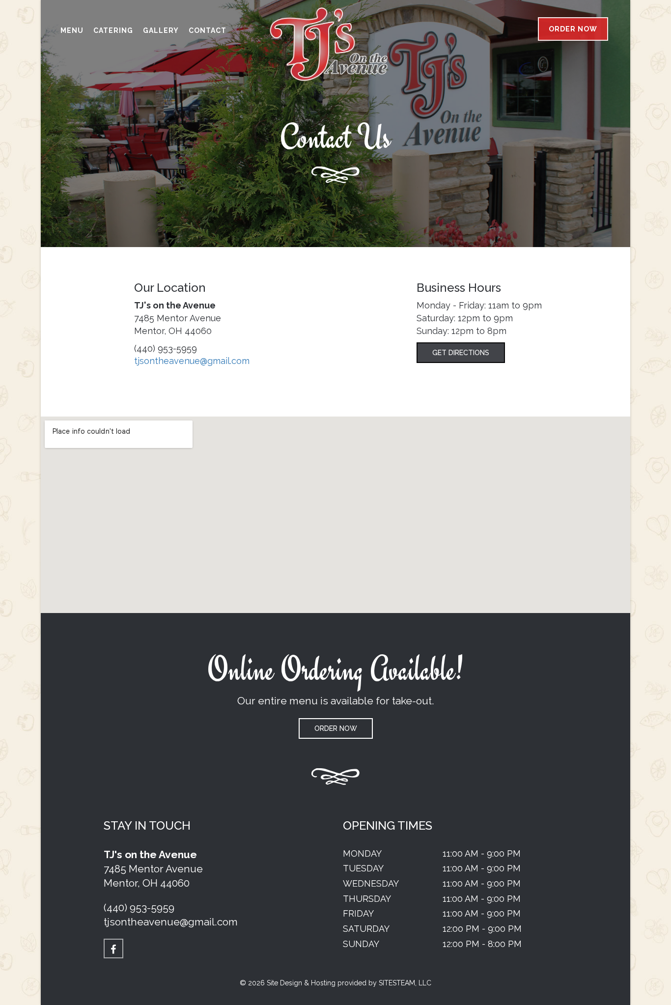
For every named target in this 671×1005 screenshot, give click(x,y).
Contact (207, 30)
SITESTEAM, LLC (405, 983)
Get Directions (460, 353)
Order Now (573, 29)
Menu (72, 30)
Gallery (161, 30)
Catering (113, 30)
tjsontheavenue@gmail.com (192, 361)
